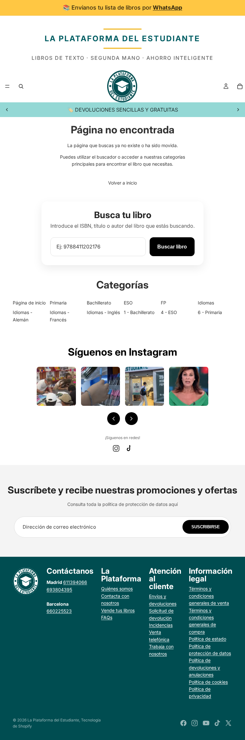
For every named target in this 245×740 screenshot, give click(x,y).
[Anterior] (113, 418)
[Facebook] (183, 723)
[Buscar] (21, 86)
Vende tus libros (118, 610)
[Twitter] (228, 723)
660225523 (59, 611)
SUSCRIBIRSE (205, 526)
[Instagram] (116, 448)
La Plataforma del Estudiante (53, 720)
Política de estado (207, 639)
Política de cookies (208, 682)
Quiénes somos (117, 588)
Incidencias (161, 625)
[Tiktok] (217, 723)
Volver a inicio (122, 182)
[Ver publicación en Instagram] (56, 386)
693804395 (59, 589)
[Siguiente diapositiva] (238, 110)
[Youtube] (206, 723)
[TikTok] (129, 448)
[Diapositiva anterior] (7, 110)
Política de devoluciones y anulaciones (204, 667)
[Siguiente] (131, 418)
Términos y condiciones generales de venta (209, 596)
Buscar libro (172, 246)
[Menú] (7, 86)
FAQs (106, 617)
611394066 (75, 582)
